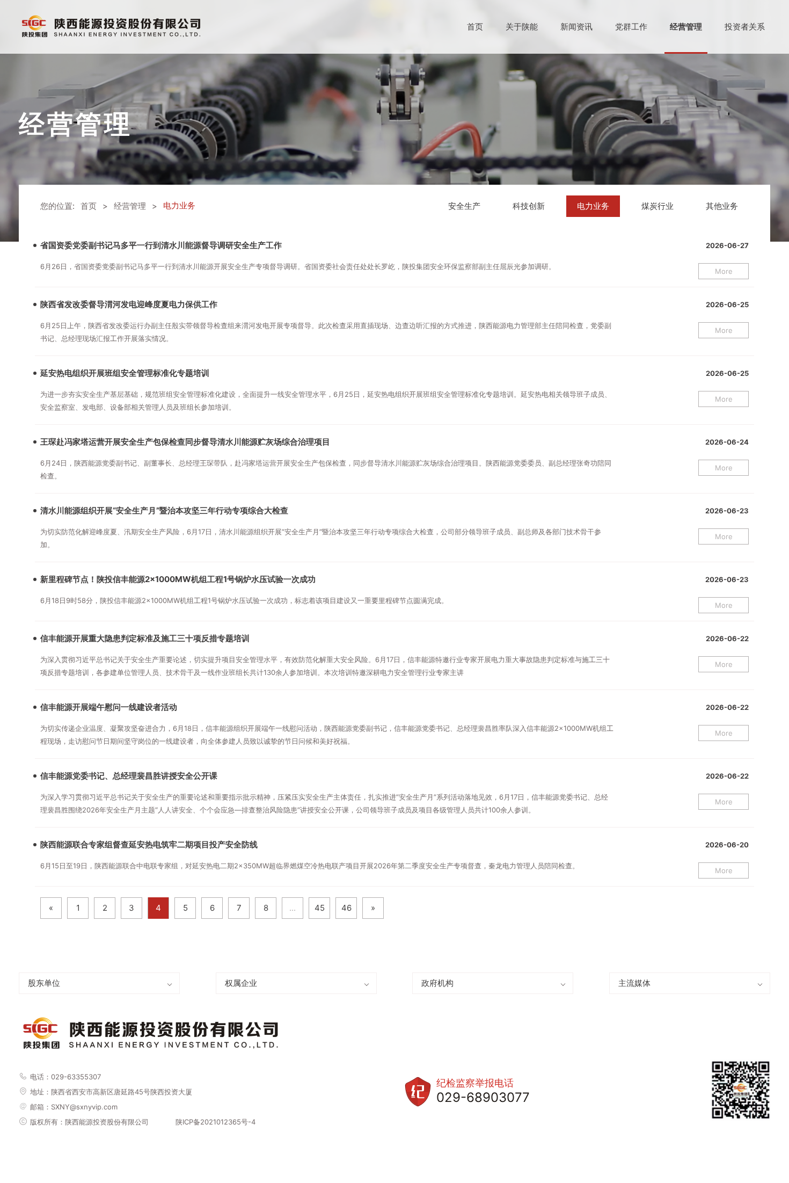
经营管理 (686, 26)
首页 (475, 26)
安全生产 (464, 206)
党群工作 (631, 26)
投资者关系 (745, 26)
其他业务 (722, 206)
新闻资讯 (576, 26)
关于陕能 (522, 26)
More (724, 271)
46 (346, 908)
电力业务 (593, 206)
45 (320, 908)
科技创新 (529, 206)
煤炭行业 (657, 206)
